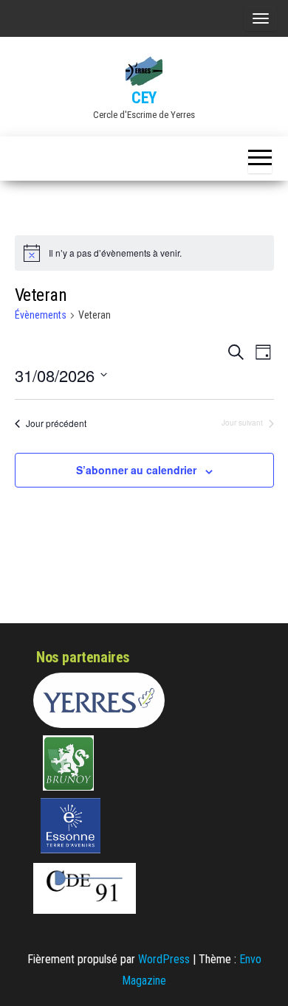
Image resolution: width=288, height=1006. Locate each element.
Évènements (40, 315)
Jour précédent (56, 423)
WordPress (164, 959)
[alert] (144, 253)
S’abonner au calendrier (136, 469)
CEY (144, 98)
